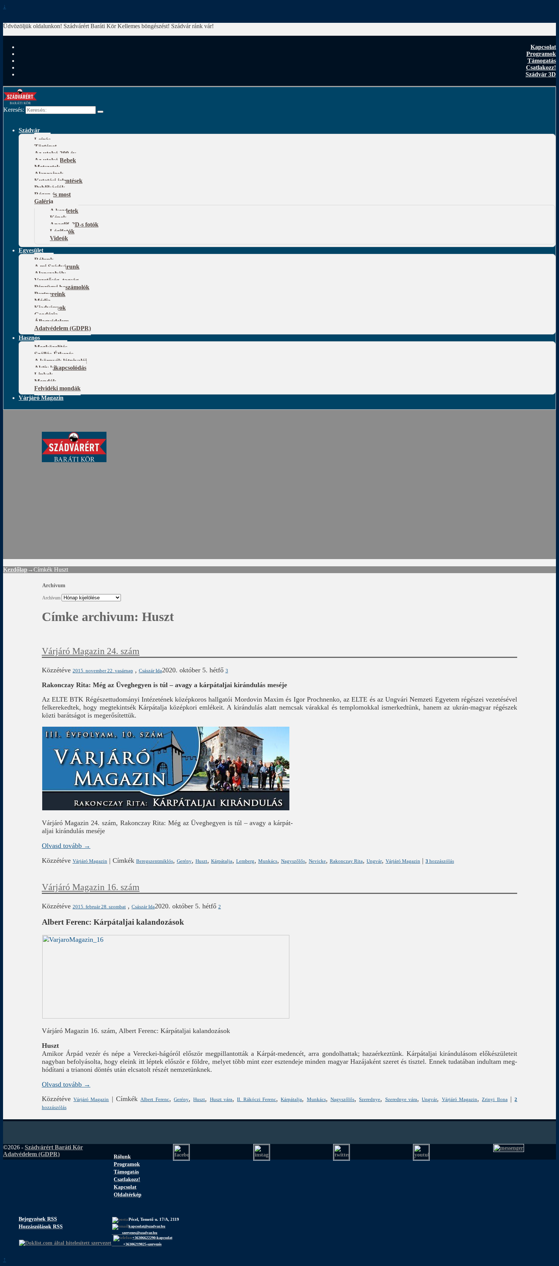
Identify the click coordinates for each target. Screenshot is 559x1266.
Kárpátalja (221, 861)
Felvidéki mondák (57, 388)
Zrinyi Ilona (494, 1099)
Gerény (184, 861)
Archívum (51, 598)
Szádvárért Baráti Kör (54, 1147)
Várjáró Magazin (41, 398)
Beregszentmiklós (154, 861)
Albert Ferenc (154, 1099)
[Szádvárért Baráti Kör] (74, 458)
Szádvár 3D (541, 74)
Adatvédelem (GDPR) (62, 328)
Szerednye (369, 1099)
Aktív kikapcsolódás (60, 367)
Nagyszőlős (293, 861)
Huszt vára (221, 1099)
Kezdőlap (15, 569)
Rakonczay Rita (346, 861)
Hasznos (29, 337)
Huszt (201, 861)
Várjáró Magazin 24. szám (91, 651)
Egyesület (31, 250)
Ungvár (374, 861)
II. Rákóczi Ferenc (256, 1099)
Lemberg (245, 861)
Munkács (267, 861)
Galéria (43, 201)
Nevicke (317, 861)
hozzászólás (440, 861)
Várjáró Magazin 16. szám (91, 887)
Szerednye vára (401, 1099)
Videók (59, 238)
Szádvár (29, 130)
